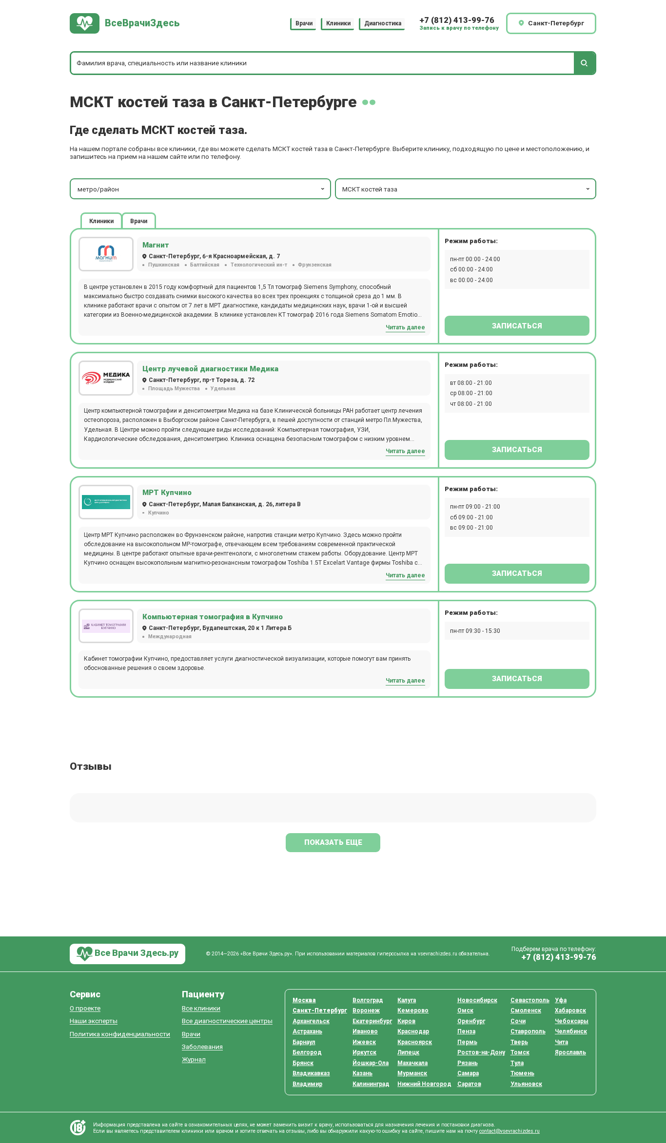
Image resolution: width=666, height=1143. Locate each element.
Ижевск (364, 1042)
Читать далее (405, 327)
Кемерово (413, 1010)
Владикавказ (311, 1073)
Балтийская (204, 265)
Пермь (467, 1042)
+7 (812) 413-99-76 (456, 20)
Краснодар (413, 1031)
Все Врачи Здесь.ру (135, 953)
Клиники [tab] (101, 221)
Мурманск (412, 1073)
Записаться (517, 326)
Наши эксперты (94, 1021)
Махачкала (412, 1063)
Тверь (519, 1042)
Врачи (304, 23)
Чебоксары (571, 1021)
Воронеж (366, 1010)
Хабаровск (570, 1010)
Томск (519, 1052)
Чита (561, 1042)
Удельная (223, 388)
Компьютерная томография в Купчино (212, 616)
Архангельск (311, 1021)
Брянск (303, 1063)
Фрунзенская (315, 265)
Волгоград (368, 1000)
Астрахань (307, 1031)
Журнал (194, 1059)
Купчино (158, 513)
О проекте (85, 1008)
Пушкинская (163, 265)
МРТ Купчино (167, 492)
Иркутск (364, 1052)
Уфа (561, 1000)
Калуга (406, 1000)
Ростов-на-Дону (481, 1052)
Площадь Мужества (173, 388)
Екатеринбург (372, 1021)
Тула (517, 1063)
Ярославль (570, 1052)
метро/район (98, 189)
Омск (465, 1010)
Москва (304, 1000)
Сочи (518, 1021)
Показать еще (333, 842)
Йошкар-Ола (371, 1063)
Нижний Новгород (424, 1084)
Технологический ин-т (259, 265)
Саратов (469, 1084)
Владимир (307, 1084)
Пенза (466, 1031)
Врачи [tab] (138, 221)
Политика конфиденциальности (120, 1034)
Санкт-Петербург (320, 1010)
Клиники (338, 23)
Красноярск (414, 1042)
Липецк (408, 1052)
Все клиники (201, 1008)
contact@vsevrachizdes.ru (509, 1131)
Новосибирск (477, 1000)
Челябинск (571, 1031)
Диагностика (382, 23)
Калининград (371, 1084)
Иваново (365, 1031)
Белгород (307, 1052)
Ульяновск (526, 1084)
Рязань (467, 1063)
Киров (406, 1021)
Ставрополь (528, 1031)
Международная (169, 636)
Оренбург (471, 1021)
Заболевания (202, 1046)
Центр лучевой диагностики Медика (210, 368)
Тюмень (522, 1073)
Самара (468, 1073)
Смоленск (525, 1010)
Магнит (155, 245)
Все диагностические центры (227, 1021)
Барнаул (304, 1042)
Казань (362, 1073)
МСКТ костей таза (369, 189)
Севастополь (529, 1000)
